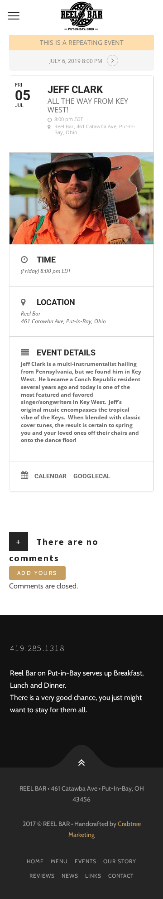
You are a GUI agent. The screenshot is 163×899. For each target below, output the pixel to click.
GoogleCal (91, 476)
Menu (59, 861)
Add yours (37, 572)
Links (93, 875)
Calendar (50, 476)
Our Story (119, 861)
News (70, 875)
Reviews (42, 875)
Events (85, 861)
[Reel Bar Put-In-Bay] (81, 16)
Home (35, 861)
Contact (121, 875)
